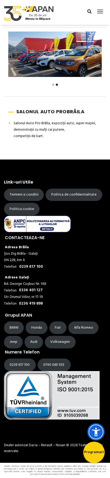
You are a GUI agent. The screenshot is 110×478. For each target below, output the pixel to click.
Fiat (58, 328)
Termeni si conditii (24, 195)
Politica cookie (22, 209)
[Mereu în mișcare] (28, 12)
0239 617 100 (20, 365)
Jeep (13, 342)
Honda (36, 328)
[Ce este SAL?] (37, 223)
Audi (33, 342)
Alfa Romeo (83, 328)
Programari (94, 452)
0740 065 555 (54, 365)
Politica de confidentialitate (74, 195)
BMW (14, 328)
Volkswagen (60, 342)
